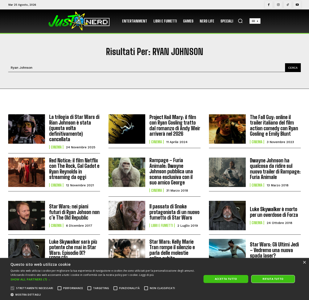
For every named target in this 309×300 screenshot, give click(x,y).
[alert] (154, 279)
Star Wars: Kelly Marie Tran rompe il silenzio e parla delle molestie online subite (172, 250)
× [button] (304, 262)
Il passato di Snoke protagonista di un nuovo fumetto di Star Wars (174, 212)
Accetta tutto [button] (226, 279)
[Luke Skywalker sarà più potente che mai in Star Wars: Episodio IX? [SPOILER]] (26, 253)
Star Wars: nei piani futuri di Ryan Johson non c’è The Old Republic (74, 212)
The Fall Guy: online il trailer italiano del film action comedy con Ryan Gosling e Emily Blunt (274, 125)
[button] (240, 21)
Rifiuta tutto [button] (273, 279)
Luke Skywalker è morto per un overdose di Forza (274, 212)
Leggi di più (146, 275)
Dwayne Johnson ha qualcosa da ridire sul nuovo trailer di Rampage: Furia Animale (275, 168)
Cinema (56, 147)
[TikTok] (287, 4)
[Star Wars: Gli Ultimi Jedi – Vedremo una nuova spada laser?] (227, 253)
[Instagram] (278, 4)
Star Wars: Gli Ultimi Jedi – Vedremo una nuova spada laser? (274, 250)
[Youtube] (297, 4)
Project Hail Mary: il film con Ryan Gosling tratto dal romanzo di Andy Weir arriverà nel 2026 (174, 125)
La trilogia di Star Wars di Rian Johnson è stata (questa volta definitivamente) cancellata (74, 128)
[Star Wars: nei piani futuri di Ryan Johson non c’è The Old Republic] (26, 215)
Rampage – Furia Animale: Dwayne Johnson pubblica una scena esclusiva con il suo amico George (171, 171)
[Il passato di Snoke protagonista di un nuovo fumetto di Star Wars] (126, 215)
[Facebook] (268, 4)
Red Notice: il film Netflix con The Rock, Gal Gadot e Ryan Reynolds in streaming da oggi (74, 168)
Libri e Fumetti (162, 225)
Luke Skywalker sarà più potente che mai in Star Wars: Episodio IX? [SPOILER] (73, 250)
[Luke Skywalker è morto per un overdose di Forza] (227, 215)
